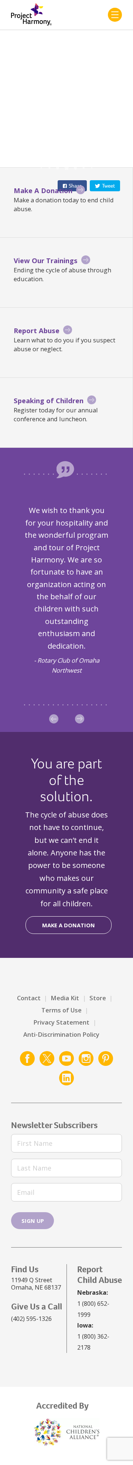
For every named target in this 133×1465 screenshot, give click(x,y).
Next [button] (79, 718)
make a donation (68, 925)
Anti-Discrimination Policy (61, 1034)
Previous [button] (53, 718)
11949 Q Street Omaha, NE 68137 (36, 1283)
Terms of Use (61, 1010)
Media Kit (65, 998)
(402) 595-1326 (31, 1318)
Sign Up (32, 1220)
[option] (66, 590)
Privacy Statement (61, 1022)
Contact (29, 998)
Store (97, 998)
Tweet (108, 185)
